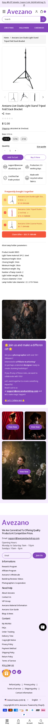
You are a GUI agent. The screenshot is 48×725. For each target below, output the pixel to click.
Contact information (24, 692)
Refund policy (14, 684)
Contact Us (6, 597)
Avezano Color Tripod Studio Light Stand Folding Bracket (31, 209)
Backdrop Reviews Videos (12, 579)
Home (6, 37)
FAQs (4, 627)
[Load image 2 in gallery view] (24, 97)
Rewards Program (9, 566)
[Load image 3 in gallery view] (34, 97)
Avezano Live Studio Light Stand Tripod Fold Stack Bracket (31, 196)
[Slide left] (5, 97)
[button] (4, 12)
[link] (15, 400)
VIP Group (6, 601)
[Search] (43, 19)
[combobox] (24, 19)
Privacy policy (29, 684)
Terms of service (14, 688)
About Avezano (8, 593)
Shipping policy (31, 688)
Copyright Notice (9, 640)
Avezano (23, 705)
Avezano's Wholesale (11, 574)
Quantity (5, 146)
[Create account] (37, 12)
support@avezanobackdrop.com (24, 538)
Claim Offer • (24, 234)
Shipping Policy (8, 652)
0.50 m (6, 139)
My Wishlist (6, 623)
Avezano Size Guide (10, 609)
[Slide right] (43, 97)
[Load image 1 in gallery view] (13, 97)
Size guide (41, 146)
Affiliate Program (9, 570)
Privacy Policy (7, 644)
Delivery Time (7, 636)
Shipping (5, 128)
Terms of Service (9, 660)
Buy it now (35, 157)
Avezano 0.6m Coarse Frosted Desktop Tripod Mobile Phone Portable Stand (31, 223)
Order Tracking (8, 632)
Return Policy (7, 656)
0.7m (15, 139)
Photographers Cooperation (14, 583)
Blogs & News (7, 613)
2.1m (24, 139)
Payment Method (9, 648)
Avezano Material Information (14, 605)
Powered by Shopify (36, 705)
